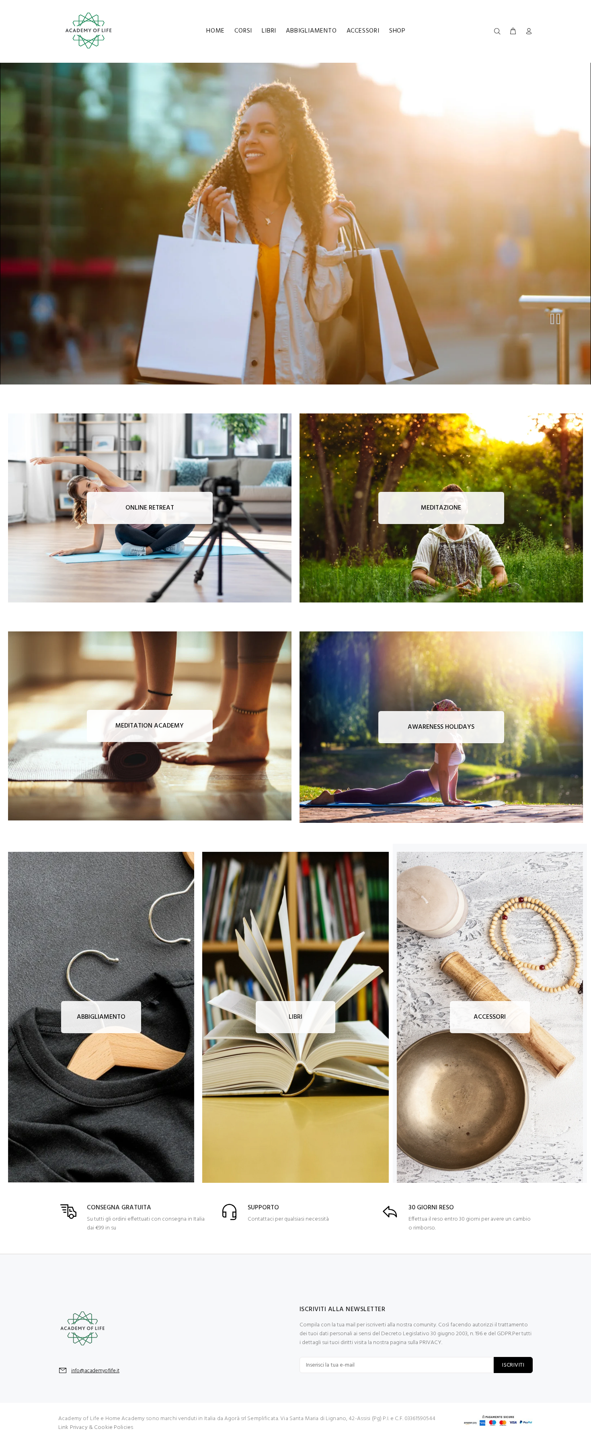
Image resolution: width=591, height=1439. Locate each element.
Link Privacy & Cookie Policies (95, 1427)
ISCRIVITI (513, 1365)
